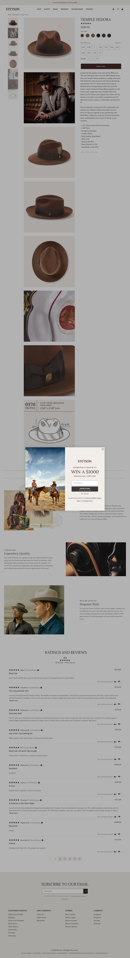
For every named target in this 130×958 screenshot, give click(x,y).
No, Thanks (85, 493)
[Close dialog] (103, 449)
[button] (85, 489)
